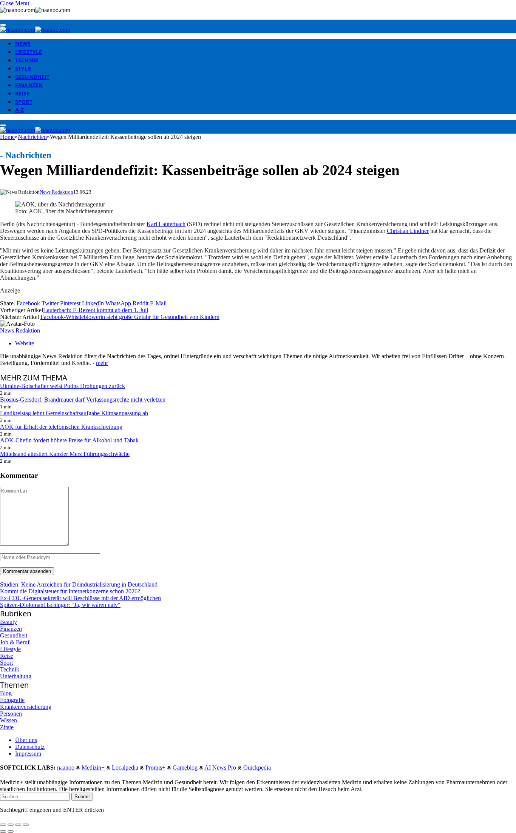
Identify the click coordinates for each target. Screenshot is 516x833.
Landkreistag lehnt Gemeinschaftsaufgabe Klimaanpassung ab (74, 413)
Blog (6, 693)
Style (23, 68)
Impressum (28, 753)
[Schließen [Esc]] (3, 825)
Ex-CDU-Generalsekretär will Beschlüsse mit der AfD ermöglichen (80, 598)
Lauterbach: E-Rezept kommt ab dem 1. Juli (95, 310)
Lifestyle (28, 51)
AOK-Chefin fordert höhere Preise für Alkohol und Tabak (69, 440)
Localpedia (125, 767)
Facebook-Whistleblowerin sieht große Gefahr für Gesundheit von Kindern (129, 317)
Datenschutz (30, 747)
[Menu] (3, 25)
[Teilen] (11, 825)
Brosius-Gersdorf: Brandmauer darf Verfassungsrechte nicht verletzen (82, 399)
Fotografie (12, 700)
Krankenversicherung (25, 707)
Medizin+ (93, 767)
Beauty (8, 622)
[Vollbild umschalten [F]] (18, 825)
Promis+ (155, 767)
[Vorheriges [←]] (3, 831)
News (23, 43)
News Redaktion (56, 192)
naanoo (65, 767)
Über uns (26, 740)
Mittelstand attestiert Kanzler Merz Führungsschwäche (65, 454)
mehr (102, 363)
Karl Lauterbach (166, 224)
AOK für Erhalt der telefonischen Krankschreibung (61, 426)
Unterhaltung (15, 676)
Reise (22, 93)
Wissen (8, 720)
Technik (27, 60)
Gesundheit (32, 76)
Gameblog (185, 767)
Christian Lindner (408, 231)
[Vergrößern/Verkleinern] (26, 825)
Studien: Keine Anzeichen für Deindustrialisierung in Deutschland (79, 584)
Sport (23, 101)
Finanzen (29, 85)
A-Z (19, 110)
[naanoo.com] (35, 29)
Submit (82, 796)
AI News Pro (220, 767)
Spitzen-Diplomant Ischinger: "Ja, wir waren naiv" (60, 605)
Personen (11, 713)
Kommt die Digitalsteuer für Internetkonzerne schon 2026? (70, 591)
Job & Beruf (14, 642)
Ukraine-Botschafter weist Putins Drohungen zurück (62, 386)
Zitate (7, 727)
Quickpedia (257, 767)
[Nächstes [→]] (11, 831)
